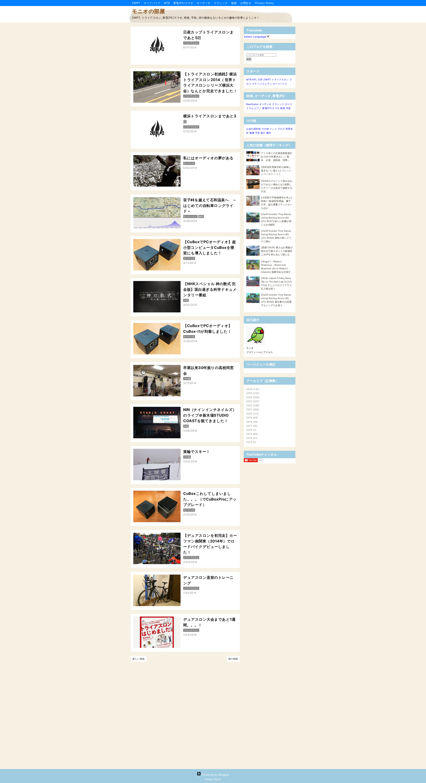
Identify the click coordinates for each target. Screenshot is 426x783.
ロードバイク (152, 3)
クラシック (221, 3)
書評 (268, 132)
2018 (251, 421)
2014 (251, 438)
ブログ (281, 128)
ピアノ (258, 108)
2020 (252, 413)
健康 (251, 132)
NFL (254, 79)
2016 (250, 429)
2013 (250, 442)
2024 (252, 397)
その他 (265, 128)
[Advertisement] (100, 716)
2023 (252, 401)
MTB (167, 3)
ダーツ (288, 104)
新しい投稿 (138, 658)
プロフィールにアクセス (259, 352)
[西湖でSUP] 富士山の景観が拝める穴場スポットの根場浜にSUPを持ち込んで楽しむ (277, 251)
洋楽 (288, 108)
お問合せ (246, 3)
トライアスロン (280, 79)
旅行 (263, 132)
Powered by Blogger (215, 774)
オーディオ (204, 3)
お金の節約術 (253, 128)
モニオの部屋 (148, 11)
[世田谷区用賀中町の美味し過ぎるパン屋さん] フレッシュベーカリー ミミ (276, 170)
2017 (251, 425)
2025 (252, 393)
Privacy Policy (264, 3)
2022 (252, 405)
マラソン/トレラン (262, 83)
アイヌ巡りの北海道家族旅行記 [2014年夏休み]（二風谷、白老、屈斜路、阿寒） (276, 156)
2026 (252, 389)
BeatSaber (252, 104)
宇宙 (257, 132)
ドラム (250, 108)
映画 (234, 3)
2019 (251, 417)
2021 (252, 409)
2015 (251, 433)
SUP (260, 79)
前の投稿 (233, 658)
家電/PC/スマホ (183, 3)
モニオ (250, 348)
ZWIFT (136, 3)
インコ (273, 128)
